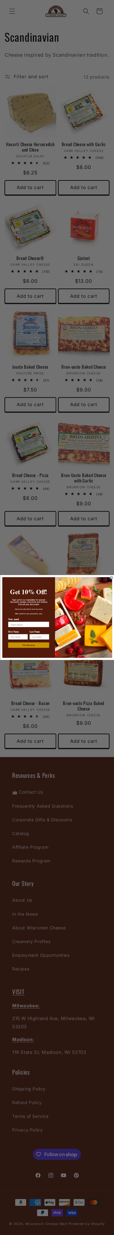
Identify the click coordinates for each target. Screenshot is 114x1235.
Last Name (34, 631)
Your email (13, 619)
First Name (13, 631)
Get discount (28, 645)
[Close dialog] (111, 577)
